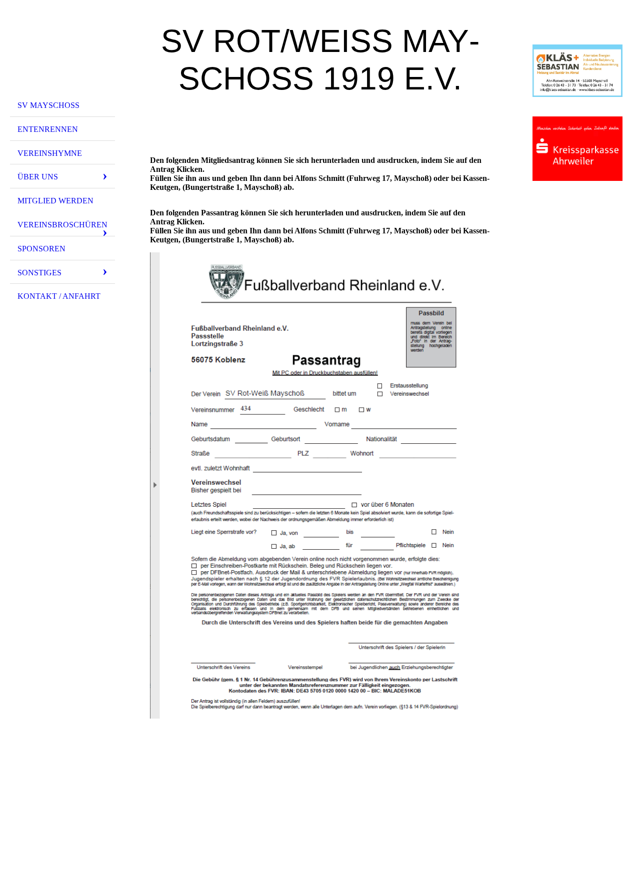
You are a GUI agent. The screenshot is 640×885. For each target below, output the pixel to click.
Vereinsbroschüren (63, 224)
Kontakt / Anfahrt (59, 296)
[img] (63, 51)
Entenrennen (48, 129)
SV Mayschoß (49, 105)
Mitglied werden (56, 200)
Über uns (38, 176)
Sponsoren (42, 248)
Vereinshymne (50, 153)
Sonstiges (40, 272)
